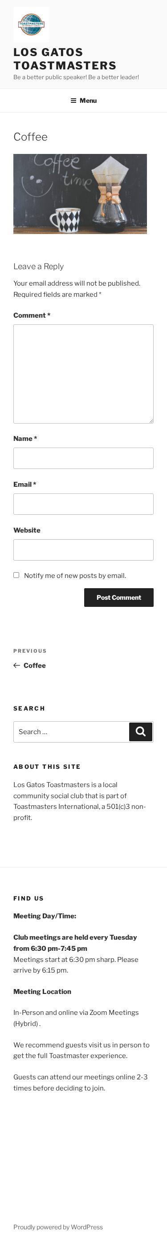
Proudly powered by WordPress (58, 1227)
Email (24, 485)
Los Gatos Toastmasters (65, 59)
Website (27, 530)
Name (25, 439)
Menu (88, 100)
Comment (31, 315)
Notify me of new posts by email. (75, 576)
